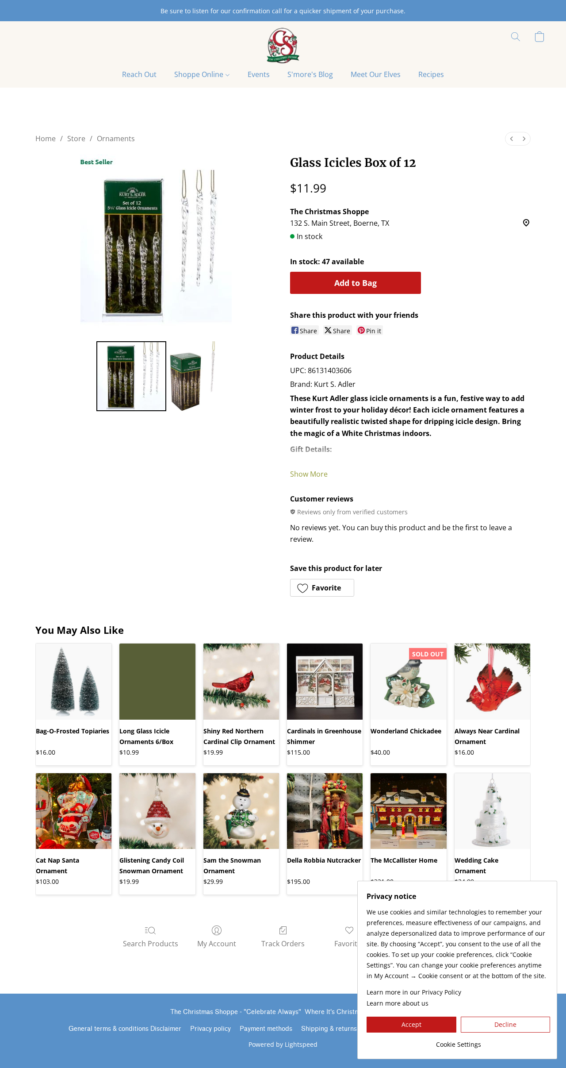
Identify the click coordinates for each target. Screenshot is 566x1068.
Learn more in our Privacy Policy (414, 992)
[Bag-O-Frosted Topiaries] (73, 681)
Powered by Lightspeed (283, 1044)
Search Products (150, 943)
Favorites (349, 943)
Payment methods (266, 1029)
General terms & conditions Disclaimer (125, 1029)
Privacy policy (210, 1029)
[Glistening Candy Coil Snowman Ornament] (157, 811)
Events (259, 74)
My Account (216, 943)
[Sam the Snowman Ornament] (241, 811)
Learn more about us (397, 1003)
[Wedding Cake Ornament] (492, 811)
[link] (458, 1041)
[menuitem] (511, 138)
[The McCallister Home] (408, 811)
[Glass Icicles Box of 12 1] (192, 376)
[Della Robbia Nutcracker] (325, 811)
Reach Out (139, 74)
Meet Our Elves (376, 74)
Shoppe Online (199, 74)
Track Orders (283, 943)
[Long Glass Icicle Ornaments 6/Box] (157, 681)
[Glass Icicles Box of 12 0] (131, 376)
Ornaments (116, 138)
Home (45, 138)
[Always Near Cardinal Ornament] (492, 681)
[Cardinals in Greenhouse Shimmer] (325, 681)
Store (76, 138)
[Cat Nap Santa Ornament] (73, 811)
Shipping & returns (329, 1029)
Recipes (431, 74)
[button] (283, 45)
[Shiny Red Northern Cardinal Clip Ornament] (241, 681)
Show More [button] (309, 474)
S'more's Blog (310, 74)
